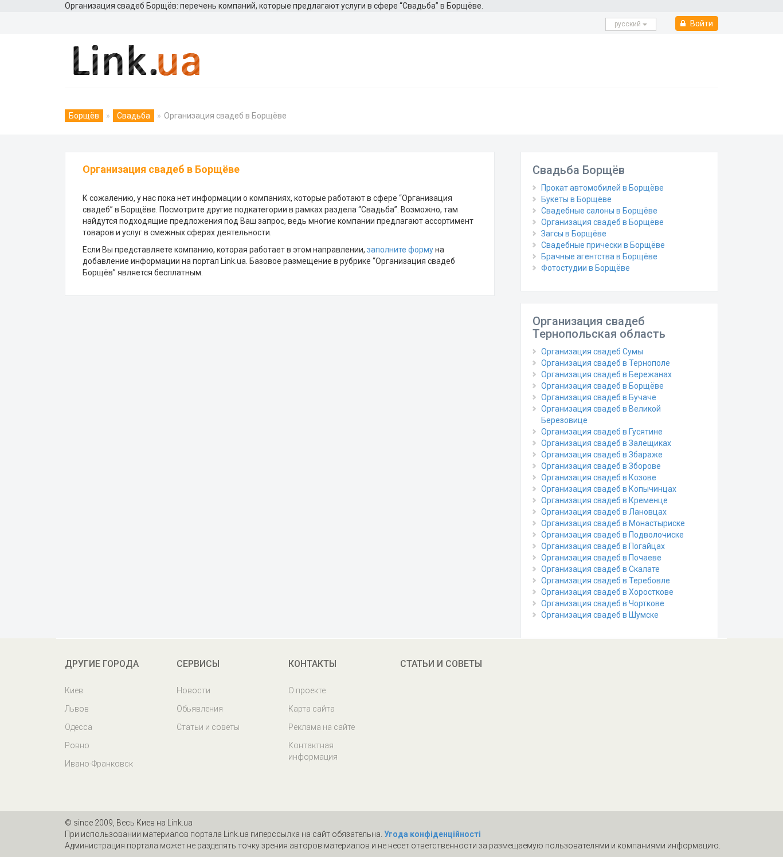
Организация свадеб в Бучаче (598, 397)
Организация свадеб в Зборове (601, 466)
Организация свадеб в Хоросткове (607, 592)
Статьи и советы (208, 727)
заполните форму (400, 249)
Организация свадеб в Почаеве (601, 557)
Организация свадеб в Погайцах (603, 546)
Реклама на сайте (321, 727)
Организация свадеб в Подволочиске (612, 534)
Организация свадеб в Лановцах (604, 511)
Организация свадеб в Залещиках (606, 443)
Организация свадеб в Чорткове (602, 603)
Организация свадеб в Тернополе (605, 363)
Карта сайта (311, 708)
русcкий (628, 24)
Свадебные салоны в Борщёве (599, 210)
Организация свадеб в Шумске (600, 614)
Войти (700, 23)
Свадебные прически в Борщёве (603, 245)
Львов (77, 708)
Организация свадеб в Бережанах (606, 374)
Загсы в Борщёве (573, 233)
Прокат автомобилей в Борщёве (602, 187)
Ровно (77, 745)
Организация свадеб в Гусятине (602, 431)
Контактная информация (313, 751)
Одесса (78, 727)
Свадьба (133, 115)
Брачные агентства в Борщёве (599, 256)
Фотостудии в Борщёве (585, 267)
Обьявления (200, 708)
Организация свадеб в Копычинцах (608, 488)
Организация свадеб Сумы (592, 351)
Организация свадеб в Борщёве (602, 222)
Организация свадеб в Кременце (604, 500)
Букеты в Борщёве (576, 199)
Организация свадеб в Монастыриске (613, 523)
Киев (74, 690)
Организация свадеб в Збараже (602, 454)
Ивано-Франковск (99, 763)
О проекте (307, 690)
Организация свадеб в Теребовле (605, 580)
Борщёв (84, 115)
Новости (193, 690)
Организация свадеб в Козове (598, 477)
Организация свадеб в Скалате (600, 569)
